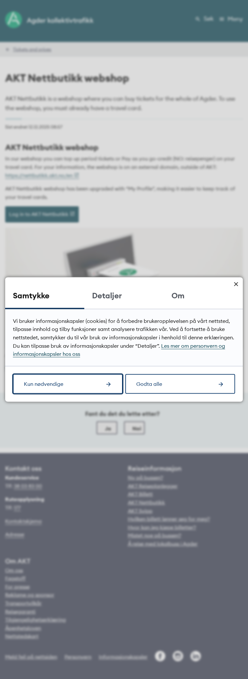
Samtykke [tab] (31, 295)
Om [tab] (177, 295)
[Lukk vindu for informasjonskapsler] (236, 284)
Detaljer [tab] (107, 295)
